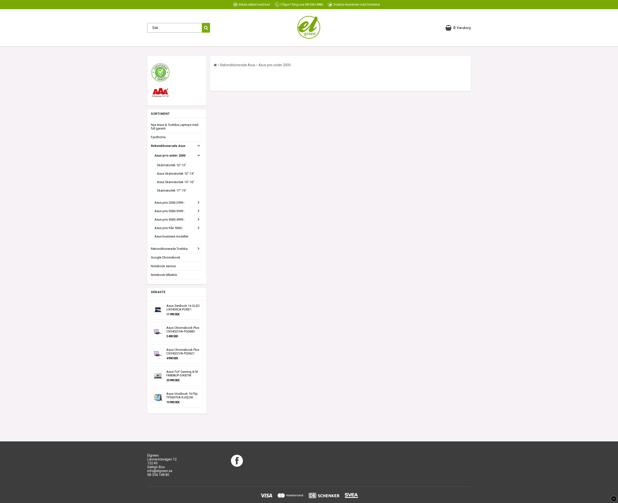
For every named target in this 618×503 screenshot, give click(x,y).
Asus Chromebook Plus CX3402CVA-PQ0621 (182, 351)
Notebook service (163, 266)
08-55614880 (314, 4)
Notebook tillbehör (164, 275)
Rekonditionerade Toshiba (169, 249)
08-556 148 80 (158, 475)
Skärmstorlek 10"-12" (171, 165)
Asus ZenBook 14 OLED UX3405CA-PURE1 (183, 307)
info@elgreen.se (159, 471)
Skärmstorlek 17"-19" (171, 190)
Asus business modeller (171, 236)
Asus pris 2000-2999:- (169, 202)
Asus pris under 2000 (169, 155)
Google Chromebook (165, 257)
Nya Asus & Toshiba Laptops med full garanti (174, 126)
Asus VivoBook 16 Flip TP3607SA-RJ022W (182, 395)
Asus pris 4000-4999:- (169, 219)
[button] (458, 28)
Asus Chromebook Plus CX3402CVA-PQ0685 (182, 329)
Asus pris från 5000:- (168, 228)
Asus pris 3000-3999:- (169, 211)
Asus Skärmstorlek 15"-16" (175, 182)
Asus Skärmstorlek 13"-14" (175, 173)
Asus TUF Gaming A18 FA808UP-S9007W (182, 373)
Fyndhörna (158, 137)
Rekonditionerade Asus (168, 146)
